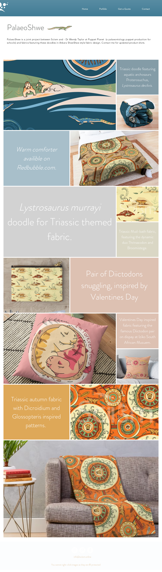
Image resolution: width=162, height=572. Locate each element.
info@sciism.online (82, 557)
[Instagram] (75, 550)
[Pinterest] (82, 550)
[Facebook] (90, 550)
